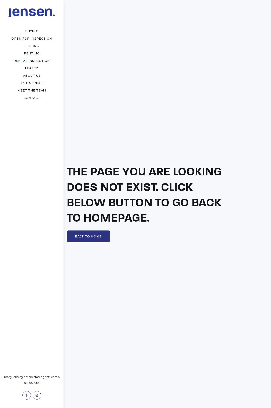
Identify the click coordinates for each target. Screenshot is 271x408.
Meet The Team (31, 90)
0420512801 (32, 382)
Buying (31, 31)
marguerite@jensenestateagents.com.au (32, 377)
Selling (32, 46)
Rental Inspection (32, 61)
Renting (32, 53)
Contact (32, 98)
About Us (31, 76)
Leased (31, 68)
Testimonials (32, 83)
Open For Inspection (31, 38)
